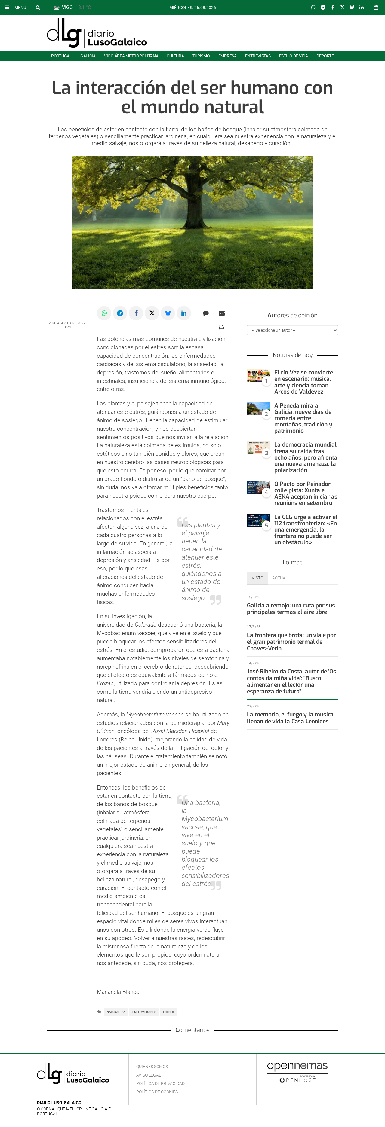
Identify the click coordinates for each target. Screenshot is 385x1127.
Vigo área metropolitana (131, 55)
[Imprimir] (221, 327)
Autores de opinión (292, 315)
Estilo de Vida (293, 55)
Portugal (61, 55)
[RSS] (68, 1093)
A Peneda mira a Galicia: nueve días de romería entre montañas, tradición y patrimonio (303, 418)
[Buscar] (38, 7)
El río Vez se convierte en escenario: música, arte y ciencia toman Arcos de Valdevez (303, 382)
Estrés (168, 1012)
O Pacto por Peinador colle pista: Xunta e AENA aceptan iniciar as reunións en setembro (305, 493)
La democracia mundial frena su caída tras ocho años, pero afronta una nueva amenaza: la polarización (305, 457)
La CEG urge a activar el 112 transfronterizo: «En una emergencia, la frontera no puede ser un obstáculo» (305, 529)
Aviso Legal (148, 1075)
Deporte (325, 55)
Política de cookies (157, 1091)
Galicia (88, 55)
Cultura (175, 55)
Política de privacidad (160, 1083)
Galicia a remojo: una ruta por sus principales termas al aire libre (291, 609)
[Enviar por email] (221, 313)
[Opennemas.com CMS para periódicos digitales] (297, 1072)
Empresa (227, 55)
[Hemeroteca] (376, 7)
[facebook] (50, 1093)
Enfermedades (144, 1012)
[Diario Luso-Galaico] (97, 33)
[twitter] (59, 1093)
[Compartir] (313, 7)
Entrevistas (258, 55)
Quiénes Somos (152, 1066)
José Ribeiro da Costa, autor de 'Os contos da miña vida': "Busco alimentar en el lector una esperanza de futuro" (291, 681)
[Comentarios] (206, 313)
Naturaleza (116, 1012)
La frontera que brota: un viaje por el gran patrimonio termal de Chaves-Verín (291, 641)
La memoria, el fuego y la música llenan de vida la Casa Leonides (290, 718)
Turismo (201, 55)
